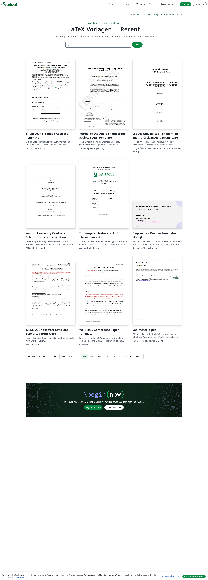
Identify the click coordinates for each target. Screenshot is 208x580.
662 (56, 356)
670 (113, 356)
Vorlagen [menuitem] (140, 4)
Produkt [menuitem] (112, 4)
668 (99, 356)
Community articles (173, 14)
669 (106, 356)
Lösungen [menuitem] (126, 4)
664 (70, 356)
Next (128, 356)
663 (63, 356)
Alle (138, 14)
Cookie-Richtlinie (20, 577)
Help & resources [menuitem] (166, 4)
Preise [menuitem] (152, 4)
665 (77, 356)
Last (138, 356)
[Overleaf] (9, 4)
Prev (42, 356)
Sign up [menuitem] (185, 4)
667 (92, 356)
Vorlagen (147, 14)
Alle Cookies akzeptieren (194, 576)
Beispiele (158, 14)
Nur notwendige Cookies (171, 576)
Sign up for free (93, 407)
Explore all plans (114, 407)
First (31, 356)
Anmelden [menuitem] (199, 4)
